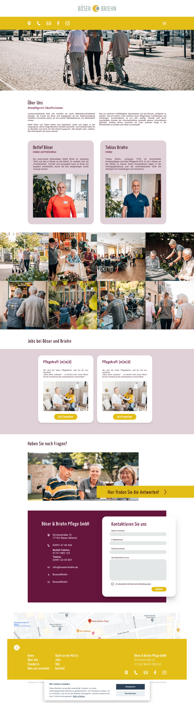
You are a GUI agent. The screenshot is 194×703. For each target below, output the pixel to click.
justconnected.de (158, 682)
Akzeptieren (130, 687)
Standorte (34, 664)
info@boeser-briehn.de (65, 567)
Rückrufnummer (118, 549)
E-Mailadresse (117, 540)
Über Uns (33, 660)
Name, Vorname (118, 531)
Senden (159, 589)
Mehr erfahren (79, 696)
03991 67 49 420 (62, 545)
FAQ (57, 664)
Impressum (33, 682)
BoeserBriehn (60, 574)
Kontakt (60, 668)
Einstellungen (130, 693)
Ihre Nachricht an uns (120, 558)
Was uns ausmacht (39, 668)
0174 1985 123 (61, 553)
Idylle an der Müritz (66, 655)
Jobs (58, 660)
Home (31, 655)
